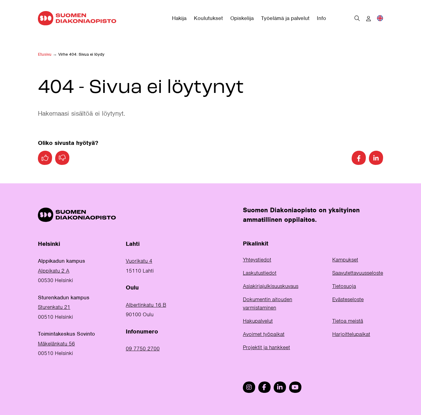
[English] (380, 18)
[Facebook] (359, 158)
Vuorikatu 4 (139, 260)
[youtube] (295, 387)
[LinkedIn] (376, 158)
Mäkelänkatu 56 (56, 343)
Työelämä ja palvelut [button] (285, 18)
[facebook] (264, 387)
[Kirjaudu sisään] (368, 18)
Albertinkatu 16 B (146, 304)
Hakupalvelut (258, 320)
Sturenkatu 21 (54, 307)
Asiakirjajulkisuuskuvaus (270, 286)
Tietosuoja (344, 286)
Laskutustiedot (259, 272)
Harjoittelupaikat (351, 334)
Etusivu (44, 54)
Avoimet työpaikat (263, 334)
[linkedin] (280, 387)
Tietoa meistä (347, 320)
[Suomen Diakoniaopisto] (77, 18)
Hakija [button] (179, 18)
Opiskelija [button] (242, 18)
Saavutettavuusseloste (357, 272)
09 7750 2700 (143, 348)
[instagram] (249, 387)
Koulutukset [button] (208, 18)
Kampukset (345, 259)
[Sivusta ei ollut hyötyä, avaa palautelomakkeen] (62, 158)
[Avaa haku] (357, 18)
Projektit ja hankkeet (266, 347)
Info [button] (321, 18)
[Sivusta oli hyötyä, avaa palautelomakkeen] (45, 158)
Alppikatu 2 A (53, 270)
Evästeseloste (348, 299)
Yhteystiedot (257, 259)
